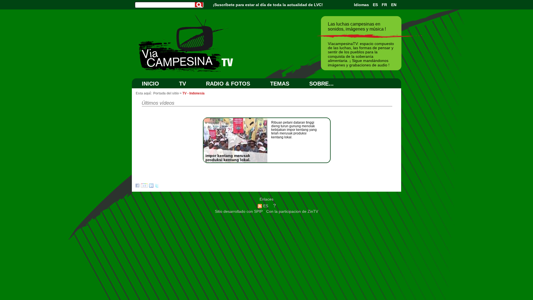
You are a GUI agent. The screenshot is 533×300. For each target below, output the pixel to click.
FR (384, 4)
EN (393, 4)
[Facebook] (137, 186)
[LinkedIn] (151, 186)
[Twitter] (157, 186)
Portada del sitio (166, 93)
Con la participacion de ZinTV (292, 211)
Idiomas (361, 4)
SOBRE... (321, 84)
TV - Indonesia (193, 93)
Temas (279, 84)
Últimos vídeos (158, 103)
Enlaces (266, 199)
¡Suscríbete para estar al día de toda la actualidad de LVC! (268, 4)
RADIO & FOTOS (228, 84)
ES (375, 4)
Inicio (150, 84)
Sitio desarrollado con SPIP (239, 211)
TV (182, 84)
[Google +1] (144, 186)
